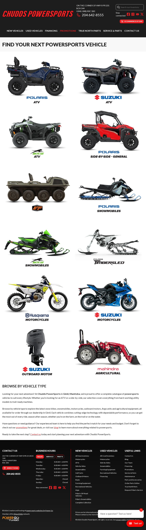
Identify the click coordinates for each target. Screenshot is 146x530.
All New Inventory (82, 456)
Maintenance (130, 476)
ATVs (77, 463)
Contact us (35, 434)
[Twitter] (142, 14)
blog (56, 427)
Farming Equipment (83, 483)
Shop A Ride (18, 514)
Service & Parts (112, 30)
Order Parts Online (132, 483)
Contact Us (131, 30)
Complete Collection (83, 503)
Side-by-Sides (80, 466)
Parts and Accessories (133, 480)
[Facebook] (128, 14)
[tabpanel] (52, 472)
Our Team (128, 463)
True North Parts (89, 30)
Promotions (68, 30)
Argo (77, 490)
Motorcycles (80, 459)
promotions (21, 427)
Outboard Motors (82, 476)
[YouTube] (137, 14)
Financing (51, 30)
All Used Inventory (107, 456)
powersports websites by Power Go (39, 510)
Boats (77, 480)
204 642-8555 (93, 15)
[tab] (40, 457)
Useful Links (132, 450)
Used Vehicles (34, 30)
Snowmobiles (80, 469)
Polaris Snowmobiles (83, 499)
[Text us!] (135, 523)
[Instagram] (133, 14)
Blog (126, 459)
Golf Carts (79, 473)
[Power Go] (27, 518)
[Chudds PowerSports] (38, 13)
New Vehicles (15, 30)
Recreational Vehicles (83, 487)
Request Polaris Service (134, 490)
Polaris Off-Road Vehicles (81, 494)
